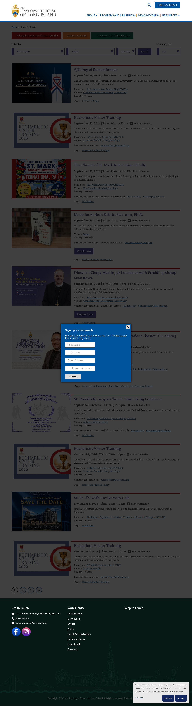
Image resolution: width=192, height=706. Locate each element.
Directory (73, 649)
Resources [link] (170, 15)
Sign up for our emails (79, 330)
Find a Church (167, 5)
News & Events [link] (148, 15)
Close (128, 327)
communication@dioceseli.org (31, 623)
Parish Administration (79, 633)
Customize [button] (139, 698)
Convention (74, 618)
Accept (181, 698)
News (71, 628)
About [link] (91, 15)
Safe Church (74, 644)
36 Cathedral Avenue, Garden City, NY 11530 (37, 613)
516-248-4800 (22, 618)
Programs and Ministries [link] (117, 15)
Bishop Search (75, 613)
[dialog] (161, 692)
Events (71, 623)
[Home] (34, 10)
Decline (168, 698)
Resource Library (76, 639)
